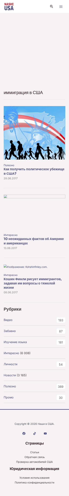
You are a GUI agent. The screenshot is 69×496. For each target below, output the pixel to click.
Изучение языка (15, 342)
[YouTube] (45, 433)
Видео (8, 320)
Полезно (9, 165)
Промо (9, 397)
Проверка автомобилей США (34, 461)
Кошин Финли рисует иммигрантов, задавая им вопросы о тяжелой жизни (33, 283)
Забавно (10, 331)
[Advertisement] (34, 49)
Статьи (34, 452)
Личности (10, 364)
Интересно (10, 234)
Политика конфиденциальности (34, 482)
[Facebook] (24, 433)
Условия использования (34, 477)
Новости (10, 375)
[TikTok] (34, 433)
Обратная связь (34, 457)
